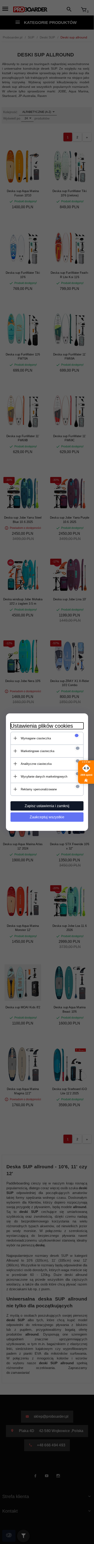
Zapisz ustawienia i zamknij (47, 806)
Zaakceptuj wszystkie (47, 817)
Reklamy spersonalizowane (39, 789)
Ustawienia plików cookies (41, 726)
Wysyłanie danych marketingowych (44, 776)
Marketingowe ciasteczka (37, 751)
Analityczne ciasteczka (36, 764)
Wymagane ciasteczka (36, 738)
